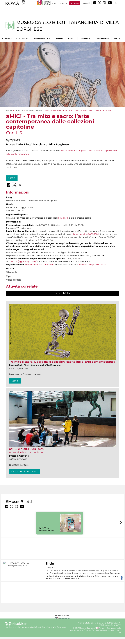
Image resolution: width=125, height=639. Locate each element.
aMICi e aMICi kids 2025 (26, 449)
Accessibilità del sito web (104, 630)
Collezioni (22, 38)
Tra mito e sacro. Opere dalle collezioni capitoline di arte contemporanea (62, 361)
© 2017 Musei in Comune (84, 628)
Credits (88, 630)
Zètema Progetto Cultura (92, 264)
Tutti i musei (58, 3)
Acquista (74, 3)
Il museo (6, 38)
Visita (117, 38)
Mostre (59, 38)
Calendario (102, 38)
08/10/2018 (83, 573)
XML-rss (119, 631)
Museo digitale (42, 38)
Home (9, 110)
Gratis (11, 177)
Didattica (85, 38)
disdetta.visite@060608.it (86, 234)
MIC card (63, 217)
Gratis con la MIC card (24, 471)
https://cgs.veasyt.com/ (23, 261)
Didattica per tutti (34, 110)
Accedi (86, 3)
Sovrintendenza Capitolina (39, 264)
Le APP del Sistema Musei (46, 529)
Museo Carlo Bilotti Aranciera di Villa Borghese (45, 627)
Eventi (71, 38)
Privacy (102, 628)
